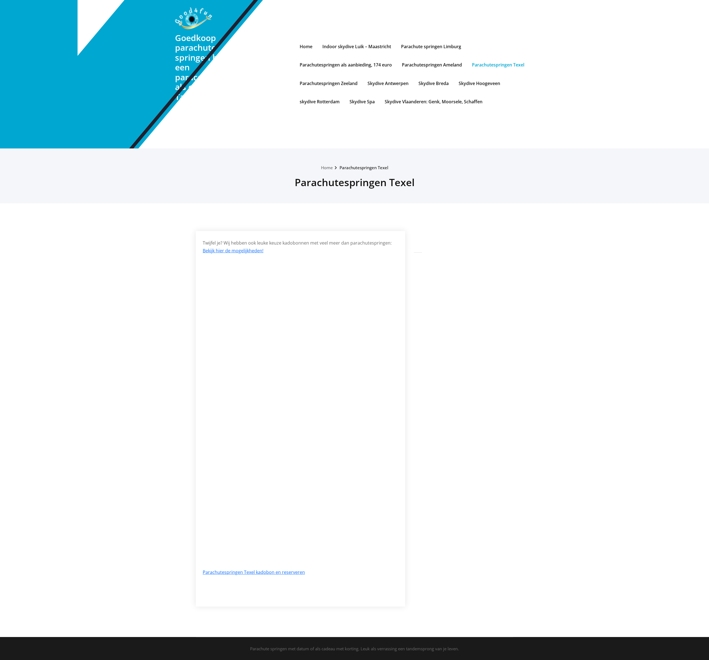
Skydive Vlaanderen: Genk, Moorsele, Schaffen (433, 102)
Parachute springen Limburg (431, 46)
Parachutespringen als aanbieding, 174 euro (346, 65)
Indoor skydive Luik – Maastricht (356, 46)
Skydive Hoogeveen (479, 83)
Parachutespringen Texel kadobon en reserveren (254, 572)
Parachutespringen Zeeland (329, 83)
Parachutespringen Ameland (432, 65)
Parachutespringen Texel (498, 65)
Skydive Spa (362, 102)
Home (306, 46)
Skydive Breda (433, 83)
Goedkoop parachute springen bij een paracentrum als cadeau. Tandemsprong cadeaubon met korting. (205, 77)
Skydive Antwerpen (388, 83)
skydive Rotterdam (320, 102)
